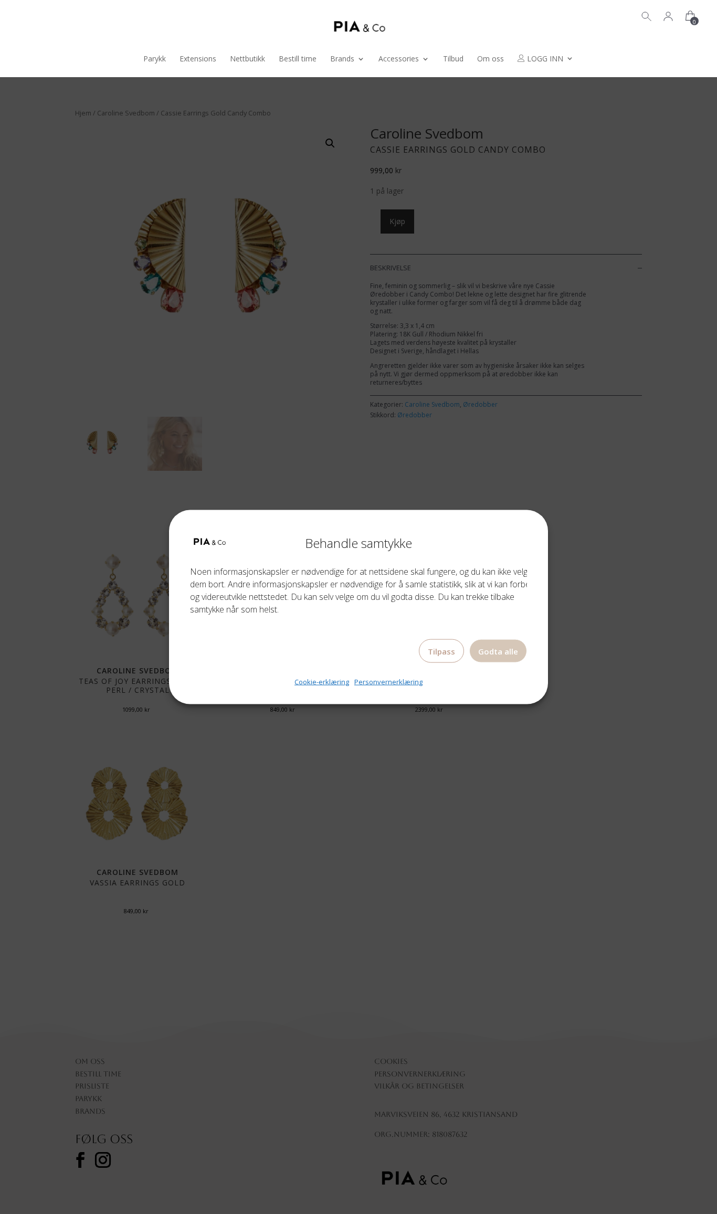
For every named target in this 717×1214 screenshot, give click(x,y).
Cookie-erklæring (321, 682)
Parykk (154, 59)
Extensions (198, 59)
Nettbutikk (247, 59)
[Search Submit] (646, 15)
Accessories (398, 59)
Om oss (490, 59)
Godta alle (498, 651)
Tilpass (441, 651)
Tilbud (453, 59)
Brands (342, 59)
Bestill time (298, 59)
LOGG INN (544, 59)
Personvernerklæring (388, 682)
